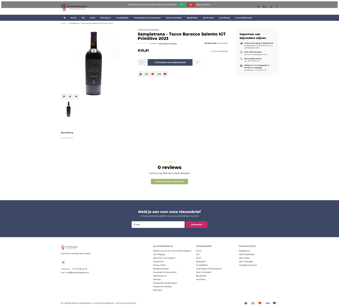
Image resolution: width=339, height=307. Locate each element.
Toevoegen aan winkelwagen (170, 62)
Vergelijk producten (248, 265)
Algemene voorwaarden (164, 258)
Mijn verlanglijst (246, 261)
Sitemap (157, 279)
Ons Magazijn (159, 254)
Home (63, 23)
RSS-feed (157, 290)
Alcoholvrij (208, 18)
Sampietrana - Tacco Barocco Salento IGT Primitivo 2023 (91, 23)
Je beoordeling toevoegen (169, 181)
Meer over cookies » (204, 4)
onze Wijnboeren (243, 18)
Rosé (92, 18)
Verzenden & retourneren (165, 272)
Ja (181, 4)
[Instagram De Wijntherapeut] (63, 262)
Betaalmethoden (161, 269)
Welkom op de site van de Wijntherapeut (172, 251)
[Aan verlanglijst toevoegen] (197, 62)
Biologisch (105, 18)
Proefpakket (122, 18)
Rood (73, 18)
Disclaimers (158, 261)
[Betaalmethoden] (141, 74)
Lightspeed (109, 303)
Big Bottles (192, 18)
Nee (190, 4)
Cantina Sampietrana (148, 29)
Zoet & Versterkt (174, 18)
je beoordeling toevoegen (167, 43)
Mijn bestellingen (247, 254)
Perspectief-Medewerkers (165, 283)
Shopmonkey (130, 303)
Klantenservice (160, 276)
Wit (83, 18)
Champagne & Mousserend (147, 18)
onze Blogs (224, 18)
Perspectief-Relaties (162, 286)
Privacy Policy (159, 265)
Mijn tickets (244, 258)
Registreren (244, 251)
